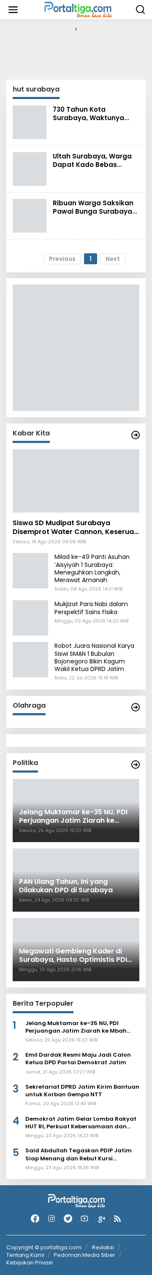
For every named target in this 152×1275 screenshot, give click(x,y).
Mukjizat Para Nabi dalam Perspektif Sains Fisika (91, 608)
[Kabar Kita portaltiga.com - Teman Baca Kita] (135, 435)
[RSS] (117, 1218)
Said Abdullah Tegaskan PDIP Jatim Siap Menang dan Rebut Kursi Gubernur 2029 (78, 1154)
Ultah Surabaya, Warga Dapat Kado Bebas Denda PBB (92, 164)
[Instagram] (51, 1218)
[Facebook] (35, 1218)
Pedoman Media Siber (84, 1255)
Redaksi (103, 1247)
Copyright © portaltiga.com (43, 1247)
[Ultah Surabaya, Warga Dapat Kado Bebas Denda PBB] (29, 168)
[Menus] (13, 9)
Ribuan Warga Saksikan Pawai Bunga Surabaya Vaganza (93, 211)
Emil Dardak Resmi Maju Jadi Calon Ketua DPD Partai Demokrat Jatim (78, 1058)
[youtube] (84, 1218)
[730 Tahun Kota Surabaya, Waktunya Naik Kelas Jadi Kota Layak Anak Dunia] (29, 121)
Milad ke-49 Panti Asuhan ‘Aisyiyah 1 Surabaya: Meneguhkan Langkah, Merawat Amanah (92, 568)
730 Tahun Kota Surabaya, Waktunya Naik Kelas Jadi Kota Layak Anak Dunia (88, 122)
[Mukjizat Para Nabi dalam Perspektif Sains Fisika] (30, 617)
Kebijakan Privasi (29, 1263)
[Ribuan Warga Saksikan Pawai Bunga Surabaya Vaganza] (29, 215)
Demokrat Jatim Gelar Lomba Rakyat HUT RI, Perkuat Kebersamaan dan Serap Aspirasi (80, 1122)
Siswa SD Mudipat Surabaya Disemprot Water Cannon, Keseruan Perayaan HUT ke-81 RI (75, 528)
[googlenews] (100, 1218)
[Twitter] (67, 1218)
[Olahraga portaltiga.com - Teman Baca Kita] (135, 707)
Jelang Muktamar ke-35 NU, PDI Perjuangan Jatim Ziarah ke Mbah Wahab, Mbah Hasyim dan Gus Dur (76, 1027)
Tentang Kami (25, 1255)
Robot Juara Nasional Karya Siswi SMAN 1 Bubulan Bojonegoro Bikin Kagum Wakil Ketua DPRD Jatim (94, 657)
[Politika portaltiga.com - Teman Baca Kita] (135, 765)
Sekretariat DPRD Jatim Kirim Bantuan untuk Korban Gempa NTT (82, 1090)
